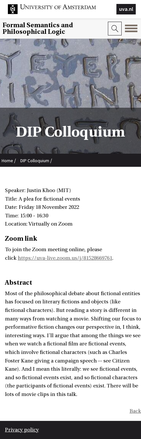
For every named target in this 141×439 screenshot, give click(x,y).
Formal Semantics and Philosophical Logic (38, 28)
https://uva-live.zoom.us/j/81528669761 (65, 258)
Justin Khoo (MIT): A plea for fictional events (44, 175)
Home (7, 161)
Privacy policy (22, 430)
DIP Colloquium (34, 161)
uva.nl (126, 9)
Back (135, 411)
